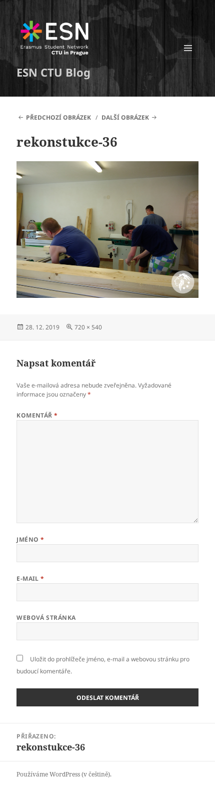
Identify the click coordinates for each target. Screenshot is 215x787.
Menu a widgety (188, 58)
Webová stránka (46, 617)
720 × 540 (88, 327)
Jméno (30, 539)
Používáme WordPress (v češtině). (64, 774)
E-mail (30, 578)
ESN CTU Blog (53, 72)
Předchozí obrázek (58, 117)
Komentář (37, 415)
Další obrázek (125, 117)
